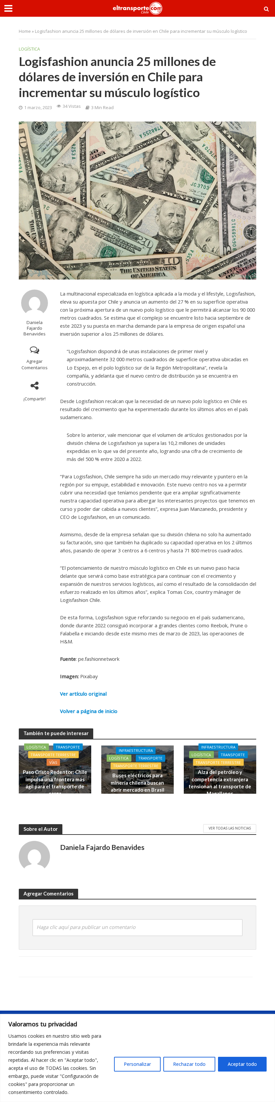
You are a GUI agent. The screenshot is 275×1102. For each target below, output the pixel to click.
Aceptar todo (242, 1064)
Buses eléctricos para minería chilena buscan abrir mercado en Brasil (137, 783)
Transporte (68, 747)
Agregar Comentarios (34, 364)
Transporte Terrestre (53, 754)
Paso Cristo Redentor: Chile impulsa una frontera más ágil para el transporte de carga (55, 782)
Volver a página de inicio (88, 711)
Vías (53, 762)
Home (25, 31)
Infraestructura (136, 750)
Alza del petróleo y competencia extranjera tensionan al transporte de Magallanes (219, 782)
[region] (137, 1058)
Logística (29, 49)
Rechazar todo (189, 1064)
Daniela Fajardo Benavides (34, 328)
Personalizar (137, 1064)
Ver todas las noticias (230, 828)
